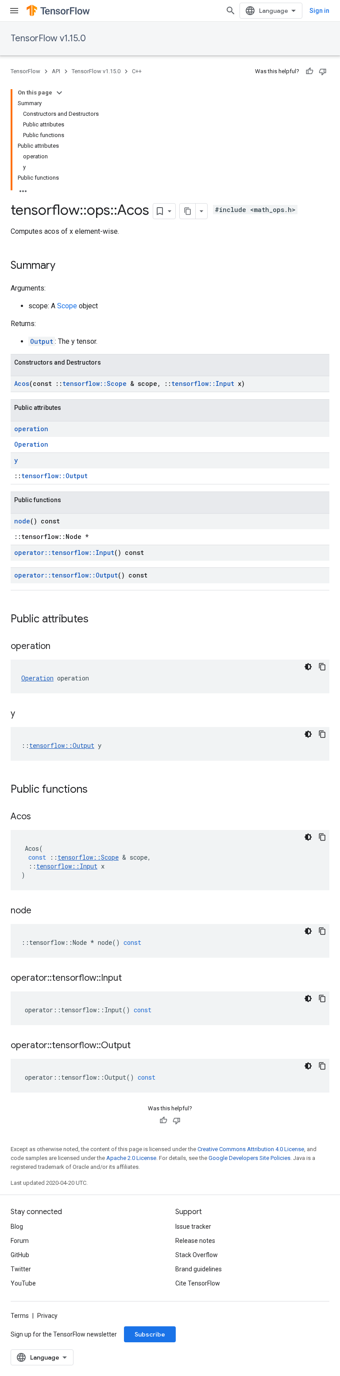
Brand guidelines (198, 1269)
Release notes (195, 1240)
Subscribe (150, 1334)
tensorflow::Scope (94, 383)
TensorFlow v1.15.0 (48, 38)
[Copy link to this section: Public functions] (96, 790)
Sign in (319, 10)
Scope (67, 306)
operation (31, 429)
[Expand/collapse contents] (59, 92)
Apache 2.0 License (131, 1158)
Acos (21, 383)
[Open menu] (14, 10)
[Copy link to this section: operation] (59, 646)
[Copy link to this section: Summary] (64, 266)
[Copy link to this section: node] (40, 911)
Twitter (21, 1269)
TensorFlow (25, 71)
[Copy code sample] (322, 667)
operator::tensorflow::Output (66, 575)
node (22, 521)
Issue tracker (193, 1226)
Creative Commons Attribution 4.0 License (250, 1149)
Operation (31, 444)
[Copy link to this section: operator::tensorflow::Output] (139, 1046)
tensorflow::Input (202, 383)
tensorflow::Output (54, 476)
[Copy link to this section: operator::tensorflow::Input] (130, 978)
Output (41, 341)
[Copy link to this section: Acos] (40, 817)
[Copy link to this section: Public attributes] (97, 619)
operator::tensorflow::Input (64, 552)
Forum (20, 1240)
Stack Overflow (196, 1254)
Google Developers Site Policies (249, 1158)
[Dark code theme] (308, 667)
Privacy (47, 1315)
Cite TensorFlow (197, 1283)
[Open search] (230, 10)
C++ (137, 71)
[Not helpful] (322, 71)
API (56, 71)
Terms (20, 1315)
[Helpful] (309, 71)
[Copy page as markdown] (188, 211)
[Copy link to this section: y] (24, 714)
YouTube (23, 1283)
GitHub (20, 1254)
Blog (17, 1226)
